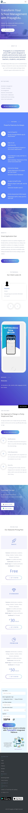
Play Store (8, 508)
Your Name (4, 690)
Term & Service (4, 780)
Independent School (8, 699)
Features (3, 765)
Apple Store (8, 504)
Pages (2, 760)
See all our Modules (10, 432)
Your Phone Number (6, 702)
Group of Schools (18, 699)
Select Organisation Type (7, 696)
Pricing (2, 771)
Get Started (23, 406)
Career (2, 763)
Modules (3, 768)
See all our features (10, 106)
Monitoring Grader (5, 777)
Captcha (4, 713)
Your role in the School (7, 707)
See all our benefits (10, 261)
